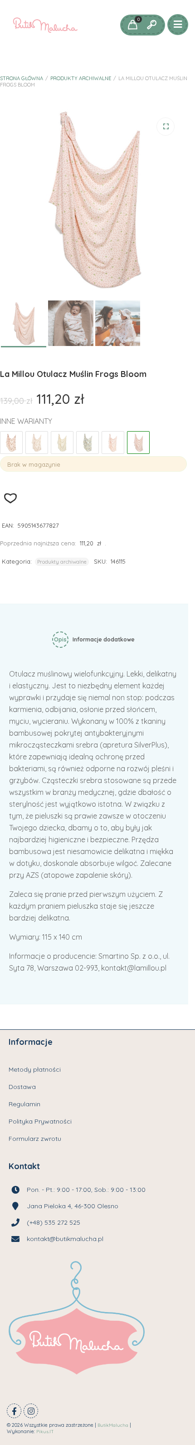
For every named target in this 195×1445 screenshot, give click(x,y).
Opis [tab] (60, 639)
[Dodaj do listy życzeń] (10, 498)
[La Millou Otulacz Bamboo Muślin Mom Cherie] (112, 442)
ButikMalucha (113, 1425)
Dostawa (22, 1087)
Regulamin (24, 1104)
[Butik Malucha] (45, 25)
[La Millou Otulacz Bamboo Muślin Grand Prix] (87, 442)
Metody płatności (35, 1069)
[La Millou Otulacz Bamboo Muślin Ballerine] (11, 442)
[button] (165, 126)
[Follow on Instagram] (31, 1411)
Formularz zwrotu (35, 1139)
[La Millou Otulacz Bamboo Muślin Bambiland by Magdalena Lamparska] (36, 442)
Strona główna (21, 78)
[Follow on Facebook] (14, 1411)
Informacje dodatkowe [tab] (104, 639)
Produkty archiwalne (80, 78)
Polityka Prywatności (40, 1121)
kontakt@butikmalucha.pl (65, 1239)
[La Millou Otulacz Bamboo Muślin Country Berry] (62, 442)
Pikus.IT (45, 1432)
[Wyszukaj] (151, 25)
